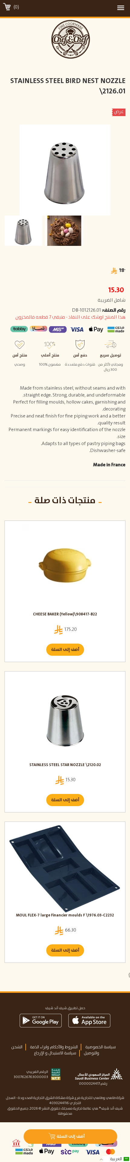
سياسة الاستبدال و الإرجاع (55, 1053)
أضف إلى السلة (65, 649)
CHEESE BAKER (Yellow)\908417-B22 (65, 615)
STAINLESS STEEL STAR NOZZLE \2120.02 (65, 765)
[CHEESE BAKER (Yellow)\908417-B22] (65, 568)
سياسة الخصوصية (100, 1047)
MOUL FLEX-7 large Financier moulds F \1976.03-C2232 (65, 916)
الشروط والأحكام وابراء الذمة (54, 1047)
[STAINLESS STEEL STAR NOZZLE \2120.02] (65, 718)
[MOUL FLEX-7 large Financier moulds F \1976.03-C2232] (65, 869)
